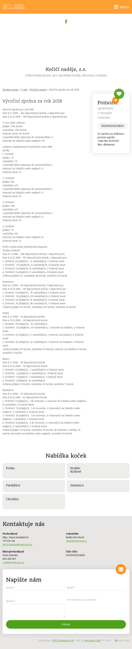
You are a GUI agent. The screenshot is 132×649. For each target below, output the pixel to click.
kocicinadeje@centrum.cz (17, 544)
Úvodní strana (10, 89)
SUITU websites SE (63, 640)
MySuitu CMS (93, 640)
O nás (24, 89)
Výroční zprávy (38, 89)
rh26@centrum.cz (76, 540)
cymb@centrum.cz (13, 562)
